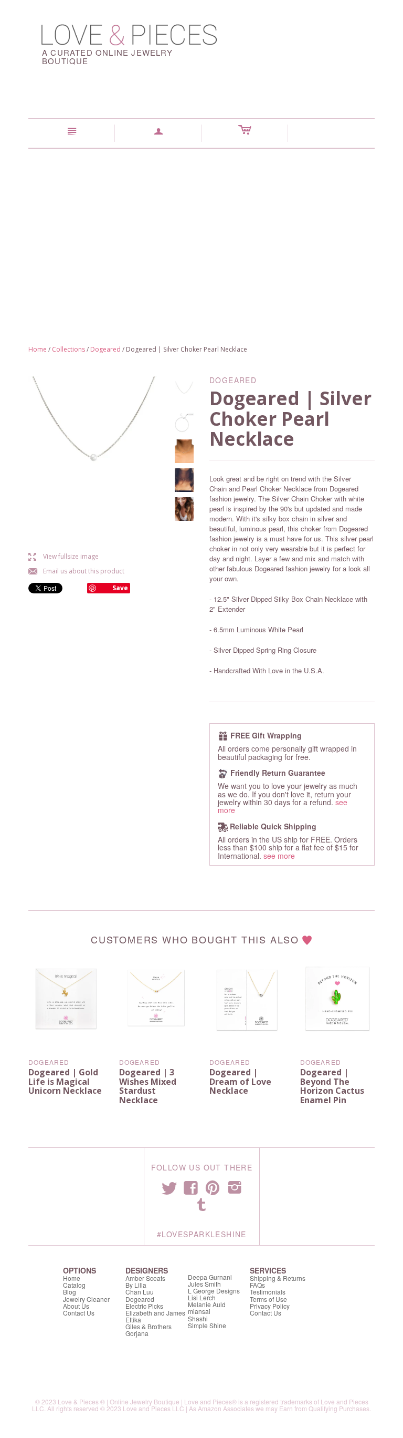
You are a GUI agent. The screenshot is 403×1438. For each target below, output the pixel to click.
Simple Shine (207, 1325)
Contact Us (78, 1312)
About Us (76, 1305)
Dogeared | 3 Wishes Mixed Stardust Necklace (147, 1086)
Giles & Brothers (148, 1326)
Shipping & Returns (277, 1277)
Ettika (133, 1319)
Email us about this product (76, 571)
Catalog (74, 1284)
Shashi (198, 1318)
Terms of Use (268, 1299)
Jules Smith (204, 1283)
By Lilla (135, 1284)
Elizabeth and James (155, 1312)
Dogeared (105, 349)
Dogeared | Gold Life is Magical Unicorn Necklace (65, 1081)
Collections (68, 349)
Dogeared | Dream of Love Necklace (240, 1081)
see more (279, 855)
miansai (199, 1311)
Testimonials (267, 1291)
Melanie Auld (207, 1304)
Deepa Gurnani (210, 1276)
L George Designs (214, 1290)
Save (120, 587)
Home (37, 349)
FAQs (257, 1284)
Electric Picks (144, 1305)
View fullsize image (63, 556)
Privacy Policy (270, 1305)
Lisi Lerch (202, 1297)
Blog (69, 1291)
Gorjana (137, 1333)
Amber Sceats (145, 1277)
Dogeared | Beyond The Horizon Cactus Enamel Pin (332, 1086)
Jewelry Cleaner (86, 1299)
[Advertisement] (201, 227)
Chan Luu (139, 1291)
